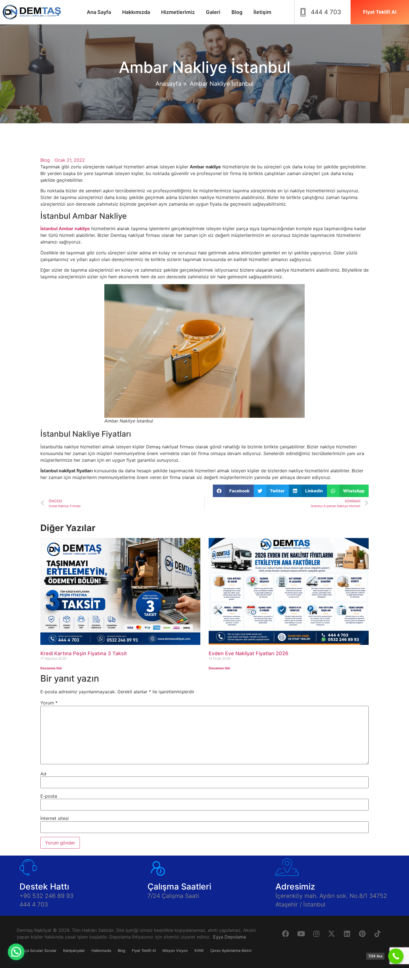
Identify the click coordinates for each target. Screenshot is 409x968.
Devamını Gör (51, 668)
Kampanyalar (74, 950)
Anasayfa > (171, 83)
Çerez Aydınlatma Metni (231, 950)
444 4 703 (33, 904)
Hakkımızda (136, 12)
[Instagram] (316, 934)
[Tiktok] (378, 934)
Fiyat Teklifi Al (144, 950)
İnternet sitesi (54, 818)
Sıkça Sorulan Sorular (38, 950)
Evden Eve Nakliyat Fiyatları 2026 (248, 653)
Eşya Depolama (229, 937)
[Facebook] (286, 934)
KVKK (199, 950)
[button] (233, 491)
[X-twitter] (332, 934)
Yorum (49, 703)
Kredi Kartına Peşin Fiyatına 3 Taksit (83, 653)
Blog (236, 12)
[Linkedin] (347, 934)
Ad (43, 774)
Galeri (213, 12)
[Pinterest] (362, 934)
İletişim (262, 12)
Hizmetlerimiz (178, 12)
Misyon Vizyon (175, 950)
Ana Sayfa (99, 12)
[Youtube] (301, 934)
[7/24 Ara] (395, 956)
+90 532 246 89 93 (46, 895)
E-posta (48, 796)
